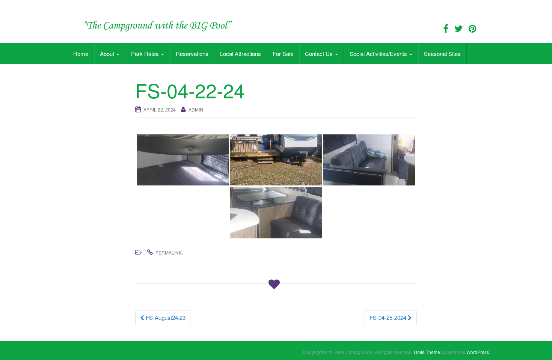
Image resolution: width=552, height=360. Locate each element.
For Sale (283, 53)
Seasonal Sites (442, 53)
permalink (168, 252)
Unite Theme (427, 352)
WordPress (477, 352)
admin (196, 109)
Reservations (192, 53)
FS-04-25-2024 (389, 317)
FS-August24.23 (165, 317)
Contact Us (319, 53)
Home (80, 53)
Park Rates (145, 53)
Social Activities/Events (379, 53)
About (108, 53)
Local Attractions (240, 53)
